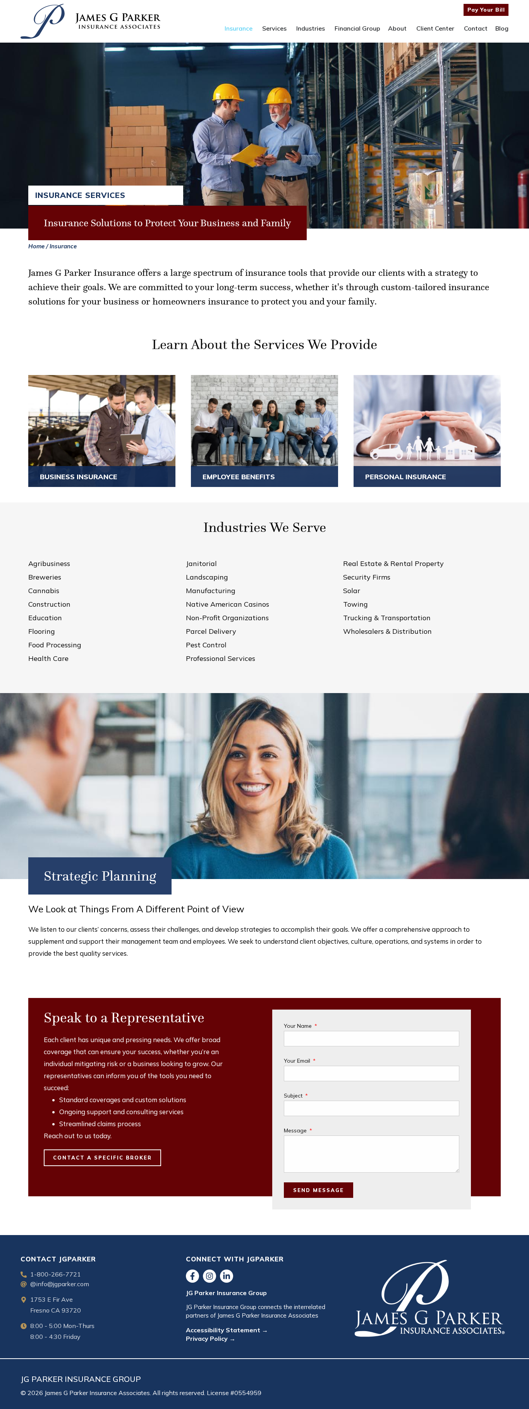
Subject (294, 1095)
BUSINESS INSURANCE (78, 476)
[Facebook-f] (192, 1276)
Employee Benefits (239, 476)
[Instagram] (209, 1276)
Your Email (298, 1060)
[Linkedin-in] (226, 1276)
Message (296, 1130)
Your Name (298, 1025)
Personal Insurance (405, 476)
